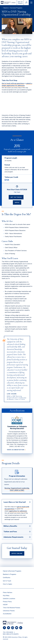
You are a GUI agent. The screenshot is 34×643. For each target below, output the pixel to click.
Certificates (6, 578)
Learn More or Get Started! (15, 502)
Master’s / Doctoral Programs (12, 8)
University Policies (9, 611)
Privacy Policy (7, 602)
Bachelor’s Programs (9, 574)
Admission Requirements (13, 537)
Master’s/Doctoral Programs (12, 571)
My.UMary (6, 596)
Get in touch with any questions (13, 83)
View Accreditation (16, 450)
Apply (17, 202)
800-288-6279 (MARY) (11, 634)
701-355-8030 (8, 632)
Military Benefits (10, 526)
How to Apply (7, 584)
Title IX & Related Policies (11, 608)
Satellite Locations (9, 599)
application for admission (18, 511)
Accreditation (7, 614)
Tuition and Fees (10, 531)
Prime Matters (7, 593)
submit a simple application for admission (17, 84)
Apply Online (17, 553)
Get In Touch (16, 197)
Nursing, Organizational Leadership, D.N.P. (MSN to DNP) (17, 489)
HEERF (5, 605)
